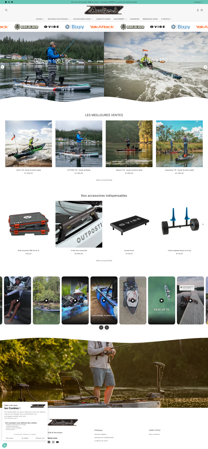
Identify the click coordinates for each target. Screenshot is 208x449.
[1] (195, 94)
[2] (198, 94)
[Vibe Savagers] (104, 10)
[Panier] (202, 10)
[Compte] (198, 10)
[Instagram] (53, 442)
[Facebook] (49, 442)
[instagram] (9, 2)
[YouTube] (57, 442)
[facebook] (6, 2)
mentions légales (100, 434)
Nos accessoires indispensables (104, 195)
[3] (201, 94)
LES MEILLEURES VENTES (104, 115)
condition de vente (101, 441)
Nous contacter (154, 434)
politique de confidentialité (104, 437)
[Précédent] (2, 67)
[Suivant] (205, 67)
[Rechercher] (6, 10)
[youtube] (12, 2)
